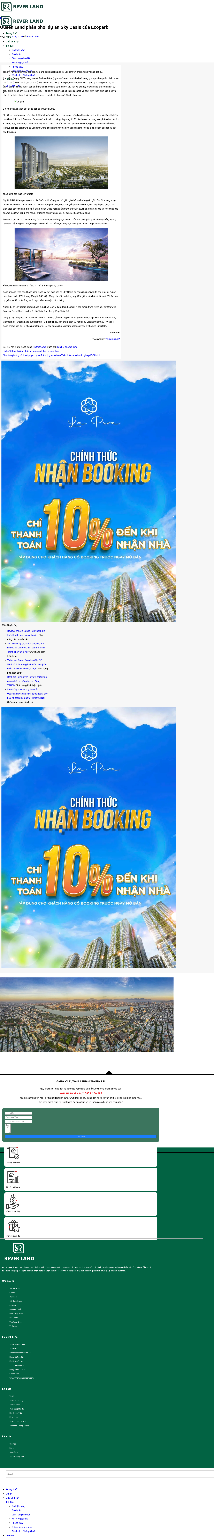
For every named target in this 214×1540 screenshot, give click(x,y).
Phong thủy (17, 66)
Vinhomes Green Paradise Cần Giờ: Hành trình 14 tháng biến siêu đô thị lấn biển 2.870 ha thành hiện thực (26, 664)
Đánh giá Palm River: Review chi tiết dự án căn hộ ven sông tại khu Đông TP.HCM (27, 681)
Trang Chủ (11, 33)
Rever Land (33, 36)
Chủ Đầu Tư (12, 41)
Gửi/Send (81, 1137)
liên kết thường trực (67, 347)
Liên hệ (10, 1535)
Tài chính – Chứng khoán (24, 75)
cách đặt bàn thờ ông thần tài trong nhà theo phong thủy (31, 351)
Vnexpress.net (112, 339)
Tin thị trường (18, 50)
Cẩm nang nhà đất (21, 58)
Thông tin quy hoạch (22, 1527)
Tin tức (10, 45)
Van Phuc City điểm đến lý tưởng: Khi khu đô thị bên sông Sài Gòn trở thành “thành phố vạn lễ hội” (26, 647)
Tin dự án (16, 54)
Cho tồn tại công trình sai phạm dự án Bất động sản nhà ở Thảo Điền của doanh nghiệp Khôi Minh (51, 355)
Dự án (9, 1493)
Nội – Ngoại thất (20, 62)
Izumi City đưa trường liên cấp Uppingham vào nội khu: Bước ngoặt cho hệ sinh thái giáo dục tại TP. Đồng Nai (27, 693)
